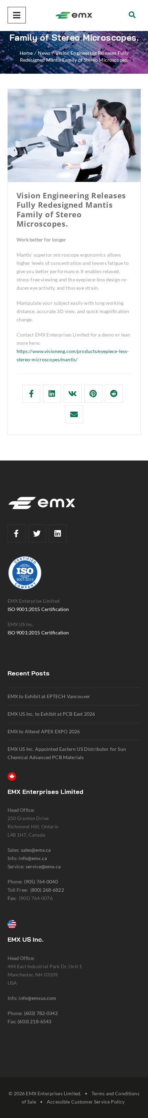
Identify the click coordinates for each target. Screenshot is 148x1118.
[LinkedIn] (57, 533)
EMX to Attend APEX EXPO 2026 (44, 731)
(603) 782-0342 (41, 1013)
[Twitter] (37, 533)
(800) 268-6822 (47, 890)
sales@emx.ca (36, 850)
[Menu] (17, 15)
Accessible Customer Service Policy (86, 1102)
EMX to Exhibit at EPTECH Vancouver (49, 696)
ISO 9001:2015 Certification (38, 609)
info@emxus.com (37, 998)
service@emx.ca (43, 866)
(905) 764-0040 (41, 881)
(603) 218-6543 (34, 1021)
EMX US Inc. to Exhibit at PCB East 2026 (51, 714)
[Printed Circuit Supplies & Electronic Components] (74, 15)
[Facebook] (16, 533)
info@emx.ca (33, 858)
